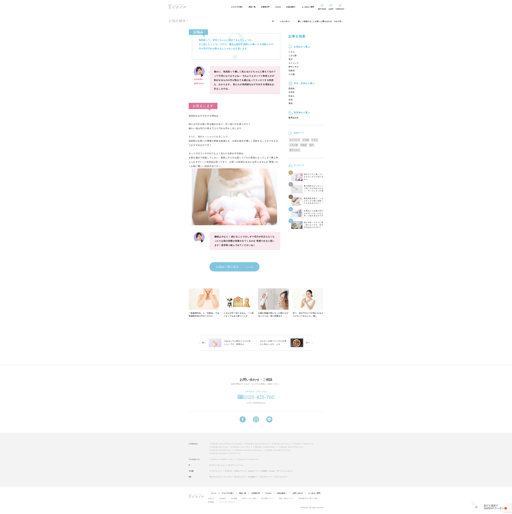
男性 (291, 103)
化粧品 (292, 71)
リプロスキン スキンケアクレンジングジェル (225, 444)
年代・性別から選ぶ (304, 83)
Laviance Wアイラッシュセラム (281, 471)
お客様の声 (265, 7)
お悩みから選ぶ (302, 47)
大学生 (292, 92)
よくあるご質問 (308, 7)
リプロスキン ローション (280, 444)
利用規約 (211, 502)
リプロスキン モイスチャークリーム (277, 450)
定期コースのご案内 (249, 498)
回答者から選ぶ (302, 112)
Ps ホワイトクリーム (235, 465)
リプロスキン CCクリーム (218, 447)
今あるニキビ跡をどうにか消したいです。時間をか (237, 342)
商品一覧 (252, 7)
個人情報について (267, 498)
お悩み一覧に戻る (227, 266)
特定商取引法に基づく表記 (308, 498)
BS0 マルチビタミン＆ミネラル (220, 477)
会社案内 (222, 498)
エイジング (294, 63)
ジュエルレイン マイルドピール (246, 459)
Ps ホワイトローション (217, 465)
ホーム (213, 493)
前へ (204, 343)
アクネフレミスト (215, 471)
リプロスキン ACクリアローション (290, 447)
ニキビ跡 (293, 56)
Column (278, 7)
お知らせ (211, 498)
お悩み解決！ (291, 7)
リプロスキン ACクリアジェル (220, 450)
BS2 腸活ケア (253, 477)
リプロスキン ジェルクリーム (302, 444)
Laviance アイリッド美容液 (257, 471)
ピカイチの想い (237, 7)
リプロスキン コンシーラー (240, 447)
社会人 (292, 96)
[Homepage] (273, 21)
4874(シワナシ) (240, 471)
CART (331, 9)
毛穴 (291, 59)
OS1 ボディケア (266, 477)
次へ (308, 343)
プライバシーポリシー (227, 502)
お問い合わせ (297, 493)
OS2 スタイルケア (281, 477)
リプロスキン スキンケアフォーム (256, 444)
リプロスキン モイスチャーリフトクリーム (224, 453)
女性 (291, 100)
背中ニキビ (294, 67)
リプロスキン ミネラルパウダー (264, 447)
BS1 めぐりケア (240, 477)
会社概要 (234, 498)
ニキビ (292, 52)
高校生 (292, 89)
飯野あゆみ (294, 118)
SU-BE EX (228, 471)
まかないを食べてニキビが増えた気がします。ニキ (273, 342)
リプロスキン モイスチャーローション (247, 450)
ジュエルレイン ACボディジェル (221, 459)
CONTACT (340, 9)
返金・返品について (286, 498)
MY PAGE (322, 9)
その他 (292, 74)
